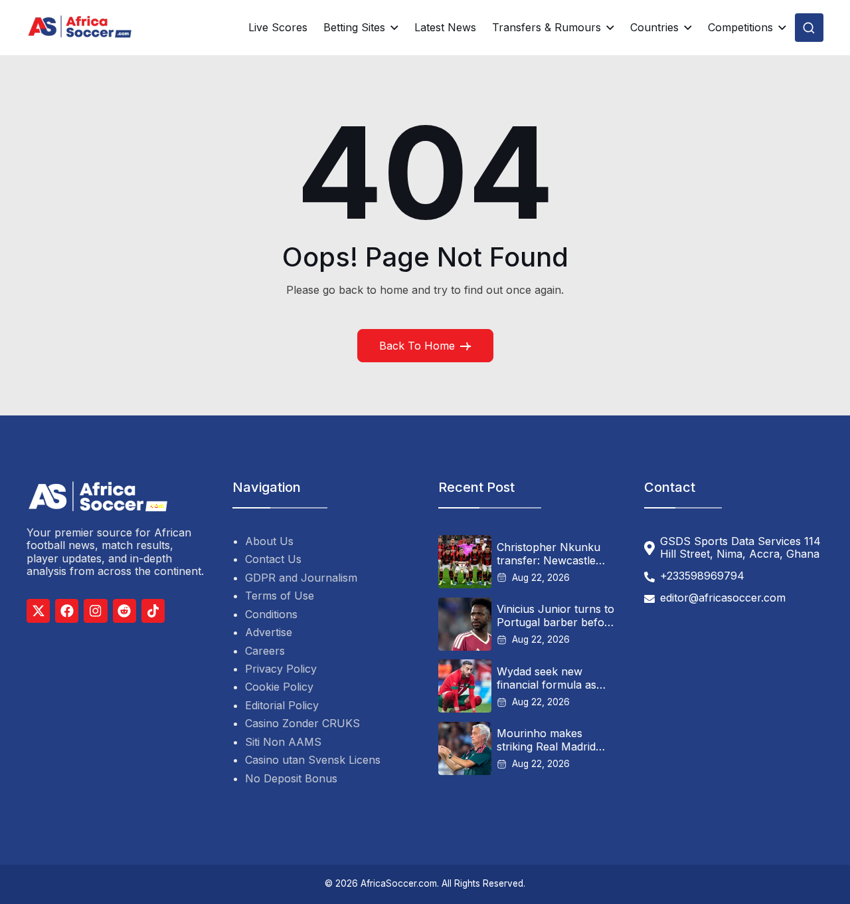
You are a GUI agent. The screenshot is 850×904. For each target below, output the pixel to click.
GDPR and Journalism (301, 577)
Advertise (268, 632)
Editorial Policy (282, 705)
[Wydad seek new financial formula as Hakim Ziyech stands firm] (464, 686)
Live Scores (277, 27)
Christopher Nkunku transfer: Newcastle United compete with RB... (548, 553)
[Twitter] (38, 610)
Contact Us (273, 559)
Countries (654, 27)
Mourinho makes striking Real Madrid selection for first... (546, 740)
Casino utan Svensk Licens (313, 759)
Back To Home (417, 345)
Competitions (740, 27)
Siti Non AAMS (283, 741)
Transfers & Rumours (546, 27)
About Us (269, 541)
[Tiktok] (153, 610)
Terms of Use (279, 595)
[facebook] (66, 610)
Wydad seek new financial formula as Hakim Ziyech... (546, 678)
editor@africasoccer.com (723, 598)
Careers (265, 650)
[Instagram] (95, 610)
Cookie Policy (279, 686)
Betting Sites (354, 27)
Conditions (271, 614)
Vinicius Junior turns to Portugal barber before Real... (556, 615)
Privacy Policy (281, 668)
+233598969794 (702, 576)
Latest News (445, 27)
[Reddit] (124, 610)
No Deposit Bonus (291, 778)
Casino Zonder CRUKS (302, 723)
